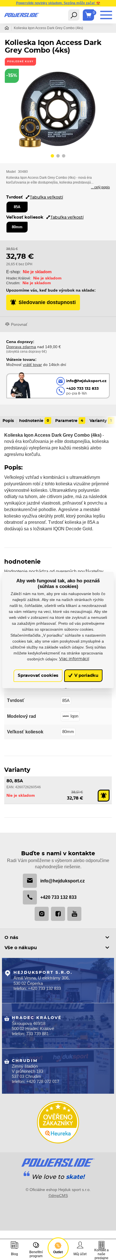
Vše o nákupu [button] (21, 947)
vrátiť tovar (32, 364)
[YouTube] (74, 914)
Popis (8, 421)
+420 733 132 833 (58, 897)
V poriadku (85, 675)
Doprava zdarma (21, 346)
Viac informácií (74, 659)
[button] (52, 156)
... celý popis (100, 187)
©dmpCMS (58, 1195)
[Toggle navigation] (73, 15)
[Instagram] (42, 914)
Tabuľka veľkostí (46, 197)
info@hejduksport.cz (62, 880)
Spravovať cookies (38, 675)
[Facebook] (58, 914)
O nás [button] (11, 937)
